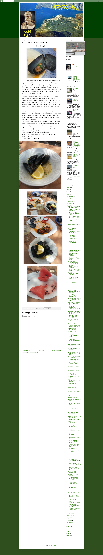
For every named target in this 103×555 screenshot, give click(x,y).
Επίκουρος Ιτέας (76, 64)
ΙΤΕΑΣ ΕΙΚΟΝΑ (71, 365)
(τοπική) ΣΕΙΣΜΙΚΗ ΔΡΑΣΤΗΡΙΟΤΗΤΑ (72, 422)
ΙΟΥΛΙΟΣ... (70, 456)
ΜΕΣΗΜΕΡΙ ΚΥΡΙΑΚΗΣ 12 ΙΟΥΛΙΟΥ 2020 (73, 385)
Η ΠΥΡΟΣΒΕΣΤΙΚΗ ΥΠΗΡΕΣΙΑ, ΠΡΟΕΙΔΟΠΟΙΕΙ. (77, 178)
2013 (68, 536)
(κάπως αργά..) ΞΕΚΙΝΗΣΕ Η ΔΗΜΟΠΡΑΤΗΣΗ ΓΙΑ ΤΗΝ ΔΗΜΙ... (74, 285)
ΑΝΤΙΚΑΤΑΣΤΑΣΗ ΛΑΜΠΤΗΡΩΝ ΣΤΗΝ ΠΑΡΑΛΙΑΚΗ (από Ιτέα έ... (74, 262)
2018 (68, 528)
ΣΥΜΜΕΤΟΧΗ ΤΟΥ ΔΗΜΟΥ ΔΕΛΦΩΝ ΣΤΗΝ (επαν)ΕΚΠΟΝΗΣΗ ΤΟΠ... (74, 392)
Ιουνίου (69, 515)
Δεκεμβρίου (70, 196)
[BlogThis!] (45, 308)
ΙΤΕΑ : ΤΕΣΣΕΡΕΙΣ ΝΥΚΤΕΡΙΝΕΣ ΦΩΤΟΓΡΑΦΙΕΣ (72, 295)
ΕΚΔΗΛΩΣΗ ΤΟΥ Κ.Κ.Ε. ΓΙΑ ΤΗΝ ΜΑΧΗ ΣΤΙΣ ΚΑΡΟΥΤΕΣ (73, 254)
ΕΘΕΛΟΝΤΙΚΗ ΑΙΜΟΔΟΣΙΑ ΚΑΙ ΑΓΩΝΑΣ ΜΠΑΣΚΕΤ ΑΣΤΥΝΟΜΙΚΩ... (74, 281)
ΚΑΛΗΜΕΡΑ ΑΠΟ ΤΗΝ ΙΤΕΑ (73, 419)
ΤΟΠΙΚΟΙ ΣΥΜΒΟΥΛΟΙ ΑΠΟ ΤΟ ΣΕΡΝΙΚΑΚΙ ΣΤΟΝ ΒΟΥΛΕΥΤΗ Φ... (74, 512)
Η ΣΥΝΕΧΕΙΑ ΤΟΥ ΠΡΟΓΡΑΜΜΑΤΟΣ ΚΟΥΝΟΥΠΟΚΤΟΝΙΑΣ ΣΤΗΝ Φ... (74, 460)
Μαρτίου (70, 520)
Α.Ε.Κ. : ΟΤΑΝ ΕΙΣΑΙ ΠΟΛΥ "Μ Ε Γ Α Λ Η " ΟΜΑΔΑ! (74, 357)
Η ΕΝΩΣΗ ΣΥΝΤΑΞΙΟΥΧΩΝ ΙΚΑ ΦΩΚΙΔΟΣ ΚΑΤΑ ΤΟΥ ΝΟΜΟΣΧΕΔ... (74, 490)
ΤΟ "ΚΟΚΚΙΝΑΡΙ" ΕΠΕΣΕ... (73, 238)
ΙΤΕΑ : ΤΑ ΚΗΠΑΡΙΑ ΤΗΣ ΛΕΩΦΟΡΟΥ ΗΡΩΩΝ (73, 363)
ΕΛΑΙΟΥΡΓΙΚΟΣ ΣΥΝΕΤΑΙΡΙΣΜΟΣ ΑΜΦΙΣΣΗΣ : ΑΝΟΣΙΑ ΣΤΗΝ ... (74, 308)
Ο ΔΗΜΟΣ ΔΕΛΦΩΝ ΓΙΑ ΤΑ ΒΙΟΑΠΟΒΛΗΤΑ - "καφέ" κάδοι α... (73, 445)
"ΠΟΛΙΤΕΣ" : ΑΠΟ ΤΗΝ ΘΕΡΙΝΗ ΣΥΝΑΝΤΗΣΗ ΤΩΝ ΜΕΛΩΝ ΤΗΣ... (74, 353)
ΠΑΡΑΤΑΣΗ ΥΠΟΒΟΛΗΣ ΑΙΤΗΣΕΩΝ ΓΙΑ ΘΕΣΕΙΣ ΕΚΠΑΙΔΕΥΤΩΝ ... (73, 496)
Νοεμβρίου (70, 198)
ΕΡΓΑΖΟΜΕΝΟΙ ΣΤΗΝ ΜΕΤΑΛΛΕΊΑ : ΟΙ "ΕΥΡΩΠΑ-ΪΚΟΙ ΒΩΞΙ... (74, 389)
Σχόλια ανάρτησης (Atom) (32, 352)
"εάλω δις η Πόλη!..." (72, 395)
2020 (68, 194)
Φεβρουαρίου (71, 522)
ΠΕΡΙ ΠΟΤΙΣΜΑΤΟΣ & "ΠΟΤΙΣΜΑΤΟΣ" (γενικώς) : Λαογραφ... (74, 468)
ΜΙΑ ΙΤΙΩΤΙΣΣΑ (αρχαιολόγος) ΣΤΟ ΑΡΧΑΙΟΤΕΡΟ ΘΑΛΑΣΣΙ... (74, 248)
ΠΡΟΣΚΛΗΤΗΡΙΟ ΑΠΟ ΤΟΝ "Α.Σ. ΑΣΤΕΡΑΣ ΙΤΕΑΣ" (73, 371)
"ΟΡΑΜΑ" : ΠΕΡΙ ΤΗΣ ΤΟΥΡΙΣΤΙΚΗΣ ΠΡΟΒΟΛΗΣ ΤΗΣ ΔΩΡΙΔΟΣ (74, 291)
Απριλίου (70, 518)
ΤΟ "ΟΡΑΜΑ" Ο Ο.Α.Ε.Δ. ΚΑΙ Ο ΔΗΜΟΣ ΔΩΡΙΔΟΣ (74, 360)
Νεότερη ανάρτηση (26, 350)
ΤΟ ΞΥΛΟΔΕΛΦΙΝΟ (72, 499)
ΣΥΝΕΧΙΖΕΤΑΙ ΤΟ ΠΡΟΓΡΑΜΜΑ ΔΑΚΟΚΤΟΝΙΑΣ (72, 434)
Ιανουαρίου (70, 524)
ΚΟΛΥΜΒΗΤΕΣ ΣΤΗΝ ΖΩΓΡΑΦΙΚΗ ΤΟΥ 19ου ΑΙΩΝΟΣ (73, 258)
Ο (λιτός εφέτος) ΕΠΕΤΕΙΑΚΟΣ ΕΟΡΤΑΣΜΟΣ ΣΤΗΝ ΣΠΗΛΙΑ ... (74, 464)
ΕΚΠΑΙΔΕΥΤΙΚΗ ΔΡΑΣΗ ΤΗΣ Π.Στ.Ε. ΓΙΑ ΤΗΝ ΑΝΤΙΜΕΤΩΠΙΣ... (74, 346)
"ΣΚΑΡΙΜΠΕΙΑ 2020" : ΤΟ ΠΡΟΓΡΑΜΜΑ (73, 236)
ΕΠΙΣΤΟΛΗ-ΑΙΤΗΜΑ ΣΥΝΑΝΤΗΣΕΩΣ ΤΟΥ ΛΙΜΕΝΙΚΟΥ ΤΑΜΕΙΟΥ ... (73, 266)
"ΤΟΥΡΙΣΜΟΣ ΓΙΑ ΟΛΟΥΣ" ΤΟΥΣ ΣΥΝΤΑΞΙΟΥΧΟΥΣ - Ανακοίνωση (74, 478)
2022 (68, 191)
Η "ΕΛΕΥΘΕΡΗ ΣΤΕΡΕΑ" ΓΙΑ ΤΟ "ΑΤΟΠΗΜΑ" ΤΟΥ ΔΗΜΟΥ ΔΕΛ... (74, 303)
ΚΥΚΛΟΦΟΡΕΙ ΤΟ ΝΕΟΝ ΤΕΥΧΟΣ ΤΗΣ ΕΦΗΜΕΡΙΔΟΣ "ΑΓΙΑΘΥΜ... (74, 413)
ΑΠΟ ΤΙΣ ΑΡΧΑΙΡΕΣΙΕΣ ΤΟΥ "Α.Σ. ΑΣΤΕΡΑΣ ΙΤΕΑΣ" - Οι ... (74, 251)
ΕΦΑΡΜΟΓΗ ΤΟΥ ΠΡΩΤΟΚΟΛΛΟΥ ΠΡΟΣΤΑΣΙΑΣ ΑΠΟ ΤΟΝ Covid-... (73, 335)
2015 (68, 533)
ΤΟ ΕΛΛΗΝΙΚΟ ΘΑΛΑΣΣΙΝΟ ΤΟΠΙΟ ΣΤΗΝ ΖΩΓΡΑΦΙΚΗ (74, 326)
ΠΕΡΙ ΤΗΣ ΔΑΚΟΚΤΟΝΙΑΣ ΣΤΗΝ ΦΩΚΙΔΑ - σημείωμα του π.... (74, 403)
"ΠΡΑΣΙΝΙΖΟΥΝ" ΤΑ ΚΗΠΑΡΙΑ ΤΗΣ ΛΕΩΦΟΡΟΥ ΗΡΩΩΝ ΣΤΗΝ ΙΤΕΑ (74, 312)
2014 (68, 535)
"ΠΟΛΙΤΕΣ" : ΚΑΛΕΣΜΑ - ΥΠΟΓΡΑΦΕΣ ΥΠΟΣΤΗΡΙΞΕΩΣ (76, 78)
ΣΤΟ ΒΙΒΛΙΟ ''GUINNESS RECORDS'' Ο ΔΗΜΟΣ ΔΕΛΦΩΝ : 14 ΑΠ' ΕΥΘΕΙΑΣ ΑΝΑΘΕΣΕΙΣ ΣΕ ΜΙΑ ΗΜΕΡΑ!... (74, 144)
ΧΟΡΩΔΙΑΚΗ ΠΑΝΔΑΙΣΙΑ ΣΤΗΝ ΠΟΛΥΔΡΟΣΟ (74, 417)
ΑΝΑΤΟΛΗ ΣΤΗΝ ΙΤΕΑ (72, 397)
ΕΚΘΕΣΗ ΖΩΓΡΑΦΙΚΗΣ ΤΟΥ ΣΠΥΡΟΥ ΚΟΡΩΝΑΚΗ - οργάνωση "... (74, 226)
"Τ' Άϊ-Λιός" (70, 322)
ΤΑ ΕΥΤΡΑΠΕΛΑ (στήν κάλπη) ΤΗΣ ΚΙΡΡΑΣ (76, 155)
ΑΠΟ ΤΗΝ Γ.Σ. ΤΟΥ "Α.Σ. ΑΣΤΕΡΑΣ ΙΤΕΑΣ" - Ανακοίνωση (73, 316)
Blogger (55, 545)
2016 (68, 531)
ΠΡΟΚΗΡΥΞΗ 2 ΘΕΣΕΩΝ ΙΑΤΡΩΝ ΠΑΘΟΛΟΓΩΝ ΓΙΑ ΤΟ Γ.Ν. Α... (74, 368)
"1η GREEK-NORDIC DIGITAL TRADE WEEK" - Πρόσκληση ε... (74, 232)
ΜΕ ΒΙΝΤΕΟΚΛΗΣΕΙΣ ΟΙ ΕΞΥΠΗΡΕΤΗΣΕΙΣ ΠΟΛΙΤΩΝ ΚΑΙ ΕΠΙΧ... (73, 407)
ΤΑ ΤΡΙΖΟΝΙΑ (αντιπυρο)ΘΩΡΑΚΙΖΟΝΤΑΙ (74, 502)
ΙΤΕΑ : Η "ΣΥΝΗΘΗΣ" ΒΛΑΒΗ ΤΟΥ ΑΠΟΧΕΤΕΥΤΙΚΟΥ (74, 217)
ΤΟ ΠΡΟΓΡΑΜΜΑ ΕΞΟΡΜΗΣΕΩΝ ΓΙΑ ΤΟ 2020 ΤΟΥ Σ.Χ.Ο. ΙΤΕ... (74, 486)
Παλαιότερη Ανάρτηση (56, 350)
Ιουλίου (69, 205)
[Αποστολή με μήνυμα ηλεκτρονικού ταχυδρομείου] (44, 308)
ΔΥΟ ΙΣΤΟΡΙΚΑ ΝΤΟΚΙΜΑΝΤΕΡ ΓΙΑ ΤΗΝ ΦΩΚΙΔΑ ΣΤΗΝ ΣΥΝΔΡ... (74, 299)
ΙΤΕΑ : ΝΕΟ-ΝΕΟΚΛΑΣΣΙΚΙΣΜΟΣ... (73, 410)
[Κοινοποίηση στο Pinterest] (50, 308)
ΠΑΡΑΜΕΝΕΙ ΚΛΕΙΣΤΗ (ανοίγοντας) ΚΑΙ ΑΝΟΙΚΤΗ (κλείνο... (74, 213)
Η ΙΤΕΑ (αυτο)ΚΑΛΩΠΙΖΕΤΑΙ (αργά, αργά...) (73, 438)
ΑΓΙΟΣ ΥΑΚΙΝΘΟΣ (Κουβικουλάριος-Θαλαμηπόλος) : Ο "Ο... (73, 482)
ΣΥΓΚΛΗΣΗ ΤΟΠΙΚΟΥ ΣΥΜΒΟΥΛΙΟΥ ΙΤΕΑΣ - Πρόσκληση (73, 273)
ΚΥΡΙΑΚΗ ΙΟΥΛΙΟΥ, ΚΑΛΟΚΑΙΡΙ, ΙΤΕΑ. (72, 329)
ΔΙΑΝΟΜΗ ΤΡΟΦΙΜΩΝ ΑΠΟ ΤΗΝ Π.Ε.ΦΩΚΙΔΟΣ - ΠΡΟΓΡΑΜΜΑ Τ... (74, 349)
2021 (68, 193)
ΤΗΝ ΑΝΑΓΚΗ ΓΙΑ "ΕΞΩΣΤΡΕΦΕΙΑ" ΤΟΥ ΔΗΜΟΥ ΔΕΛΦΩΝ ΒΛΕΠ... (74, 339)
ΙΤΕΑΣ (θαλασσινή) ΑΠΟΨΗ (73, 448)
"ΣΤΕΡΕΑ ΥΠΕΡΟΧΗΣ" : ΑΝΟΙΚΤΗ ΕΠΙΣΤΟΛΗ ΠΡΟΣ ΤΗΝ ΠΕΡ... (74, 380)
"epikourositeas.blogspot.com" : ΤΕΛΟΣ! (76, 166)
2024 (68, 187)
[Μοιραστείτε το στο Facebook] (48, 308)
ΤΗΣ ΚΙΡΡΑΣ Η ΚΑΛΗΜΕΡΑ (73, 383)
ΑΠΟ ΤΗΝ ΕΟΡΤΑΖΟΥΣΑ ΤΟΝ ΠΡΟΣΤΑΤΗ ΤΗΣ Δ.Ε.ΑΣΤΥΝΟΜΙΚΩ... (74, 454)
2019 (68, 526)
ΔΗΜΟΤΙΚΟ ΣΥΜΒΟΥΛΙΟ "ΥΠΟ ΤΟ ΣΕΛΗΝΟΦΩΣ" (74, 207)
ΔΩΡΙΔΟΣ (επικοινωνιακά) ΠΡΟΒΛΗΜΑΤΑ (73, 451)
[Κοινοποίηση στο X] (47, 308)
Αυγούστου (70, 203)
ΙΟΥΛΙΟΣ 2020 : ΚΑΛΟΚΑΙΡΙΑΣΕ (72, 374)
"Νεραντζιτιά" (75, 88)
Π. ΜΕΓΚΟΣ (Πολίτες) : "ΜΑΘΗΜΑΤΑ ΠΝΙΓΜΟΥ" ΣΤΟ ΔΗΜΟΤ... (73, 505)
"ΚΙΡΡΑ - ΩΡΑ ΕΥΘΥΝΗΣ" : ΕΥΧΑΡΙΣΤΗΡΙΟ (76, 131)
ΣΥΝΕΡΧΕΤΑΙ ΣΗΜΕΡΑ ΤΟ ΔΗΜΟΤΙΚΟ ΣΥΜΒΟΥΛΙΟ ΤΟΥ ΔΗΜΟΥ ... (73, 441)
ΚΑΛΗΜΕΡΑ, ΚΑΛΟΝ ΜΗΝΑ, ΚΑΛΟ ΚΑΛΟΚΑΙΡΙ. (74, 509)
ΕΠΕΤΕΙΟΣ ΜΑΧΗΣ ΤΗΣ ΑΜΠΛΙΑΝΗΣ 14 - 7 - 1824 (74, 223)
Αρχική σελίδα (41, 350)
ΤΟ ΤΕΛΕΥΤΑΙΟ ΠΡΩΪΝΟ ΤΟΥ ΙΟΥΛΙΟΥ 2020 (74, 210)
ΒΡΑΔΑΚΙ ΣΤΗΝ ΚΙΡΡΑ (72, 331)
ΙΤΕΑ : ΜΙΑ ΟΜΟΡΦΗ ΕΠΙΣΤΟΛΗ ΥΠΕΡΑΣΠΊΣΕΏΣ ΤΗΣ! (76, 100)
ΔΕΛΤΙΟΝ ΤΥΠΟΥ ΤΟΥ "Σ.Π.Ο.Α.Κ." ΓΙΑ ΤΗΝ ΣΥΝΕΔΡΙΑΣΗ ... (73, 277)
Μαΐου (69, 517)
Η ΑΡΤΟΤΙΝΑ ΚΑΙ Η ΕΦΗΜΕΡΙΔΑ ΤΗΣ (72, 472)
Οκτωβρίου (70, 199)
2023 (68, 189)
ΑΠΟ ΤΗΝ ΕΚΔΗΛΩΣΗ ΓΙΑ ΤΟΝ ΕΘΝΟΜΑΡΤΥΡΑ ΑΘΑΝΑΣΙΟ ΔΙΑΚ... (73, 241)
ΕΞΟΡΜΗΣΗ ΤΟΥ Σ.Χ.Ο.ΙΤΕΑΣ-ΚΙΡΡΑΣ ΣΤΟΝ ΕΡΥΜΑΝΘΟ (74, 270)
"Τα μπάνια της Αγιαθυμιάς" (73, 323)
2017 (68, 529)
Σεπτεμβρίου (71, 201)
